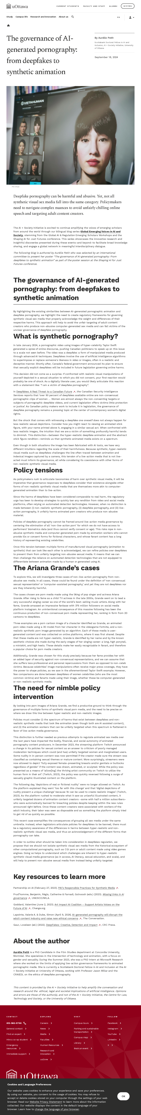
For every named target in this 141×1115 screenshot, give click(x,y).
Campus (81, 1023)
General (14, 1028)
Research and (47, 1052)
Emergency (12, 1047)
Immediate (16, 1054)
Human (49, 1045)
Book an (81, 1048)
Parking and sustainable (86, 1030)
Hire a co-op (17, 1039)
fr (118, 17)
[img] (17, 6)
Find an (13, 1034)
